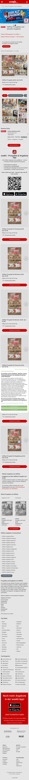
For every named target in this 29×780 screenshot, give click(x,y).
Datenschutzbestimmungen (20, 369)
